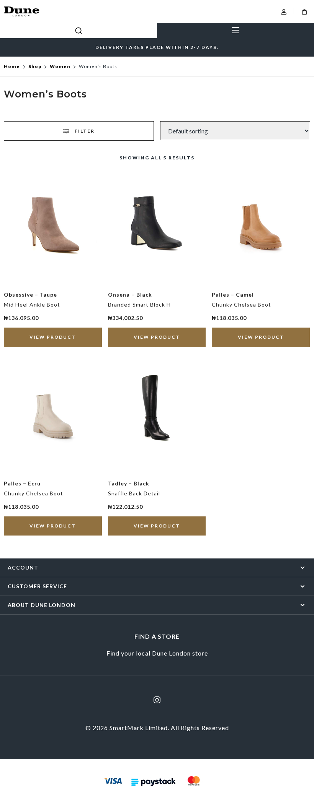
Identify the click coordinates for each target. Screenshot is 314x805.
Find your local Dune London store (157, 653)
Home (12, 66)
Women (60, 66)
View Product (52, 337)
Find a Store (157, 636)
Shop (34, 66)
